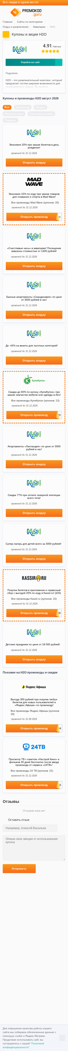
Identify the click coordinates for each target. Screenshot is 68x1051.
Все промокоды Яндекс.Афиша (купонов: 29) (35, 712)
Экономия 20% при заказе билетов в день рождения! (34, 146)
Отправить (19, 868)
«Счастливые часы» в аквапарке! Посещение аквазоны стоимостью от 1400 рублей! (34, 249)
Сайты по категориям (30, 21)
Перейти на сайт (30, 62)
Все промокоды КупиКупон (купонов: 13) (35, 400)
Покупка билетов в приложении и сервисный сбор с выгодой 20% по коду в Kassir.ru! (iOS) (34, 591)
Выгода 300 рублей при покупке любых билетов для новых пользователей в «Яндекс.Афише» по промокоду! (34, 702)
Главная (8, 21)
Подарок (10, 120)
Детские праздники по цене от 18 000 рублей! (33, 644)
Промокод (23, 107)
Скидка (40, 107)
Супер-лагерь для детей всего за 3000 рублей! (33, 543)
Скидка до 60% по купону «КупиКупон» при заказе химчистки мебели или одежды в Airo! (34, 393)
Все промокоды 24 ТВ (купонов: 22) (32, 770)
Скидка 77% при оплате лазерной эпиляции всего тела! (34, 496)
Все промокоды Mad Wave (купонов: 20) (35, 202)
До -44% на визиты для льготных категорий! (32, 345)
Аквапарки (39, 26)
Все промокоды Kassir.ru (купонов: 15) (34, 598)
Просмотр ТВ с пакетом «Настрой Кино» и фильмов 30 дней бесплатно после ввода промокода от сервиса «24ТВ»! (34, 762)
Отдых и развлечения (15, 26)
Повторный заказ (41, 113)
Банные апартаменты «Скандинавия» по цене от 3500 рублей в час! (34, 298)
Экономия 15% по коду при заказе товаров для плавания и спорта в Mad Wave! (34, 195)
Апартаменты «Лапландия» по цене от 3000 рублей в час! (34, 448)
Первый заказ (14, 113)
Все (7, 107)
